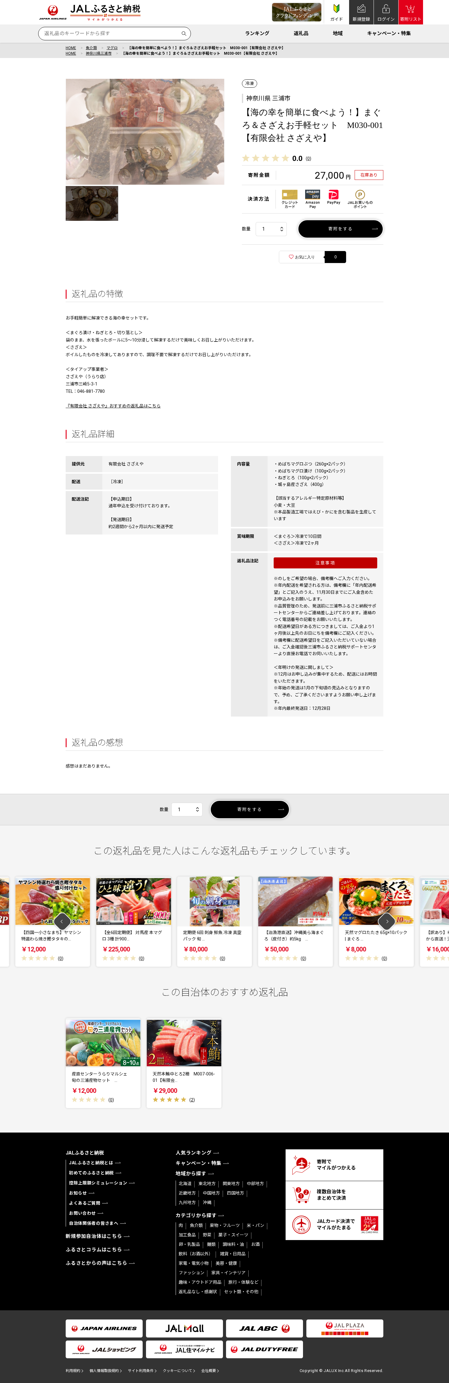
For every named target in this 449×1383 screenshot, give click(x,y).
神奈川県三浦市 (98, 53)
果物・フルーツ (225, 1225)
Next (387, 921)
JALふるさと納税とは (91, 1162)
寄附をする (340, 228)
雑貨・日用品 (233, 1253)
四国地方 (235, 1193)
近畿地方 (187, 1193)
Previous (62, 921)
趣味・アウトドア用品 (200, 1282)
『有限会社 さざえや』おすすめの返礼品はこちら (113, 405)
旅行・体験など (243, 1282)
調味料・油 (233, 1244)
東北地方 (207, 1183)
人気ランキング (194, 1153)
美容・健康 (226, 1263)
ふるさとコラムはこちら (94, 1250)
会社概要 (208, 1371)
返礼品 (301, 33)
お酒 (255, 1244)
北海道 (185, 1183)
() (308, 158)
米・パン (255, 1225)
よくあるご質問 (84, 1203)
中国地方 (211, 1193)
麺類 (211, 1244)
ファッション (191, 1272)
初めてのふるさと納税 (91, 1172)
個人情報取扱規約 (104, 1371)
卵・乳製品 (189, 1244)
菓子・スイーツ (233, 1234)
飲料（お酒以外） (196, 1253)
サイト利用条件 (141, 1371)
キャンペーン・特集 (389, 33)
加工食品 (187, 1234)
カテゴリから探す (196, 1215)
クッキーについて (177, 1371)
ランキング (257, 33)
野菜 (207, 1234)
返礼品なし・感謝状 (198, 1291)
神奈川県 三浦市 (268, 98)
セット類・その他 (241, 1291)
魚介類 (91, 48)
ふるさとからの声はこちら (96, 1263)
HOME (71, 48)
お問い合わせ (82, 1213)
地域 (338, 33)
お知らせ (78, 1193)
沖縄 (207, 1202)
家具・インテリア (228, 1272)
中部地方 (255, 1183)
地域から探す (191, 1174)
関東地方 (231, 1183)
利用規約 (73, 1371)
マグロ (112, 48)
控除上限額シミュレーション (98, 1182)
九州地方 (187, 1202)
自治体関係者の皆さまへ (94, 1223)
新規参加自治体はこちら (94, 1236)
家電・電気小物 (194, 1263)
